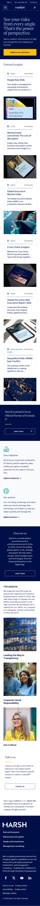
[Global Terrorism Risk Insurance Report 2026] (20, 331)
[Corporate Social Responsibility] (20, 679)
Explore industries (11, 478)
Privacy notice (21, 885)
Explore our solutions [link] (20, 52)
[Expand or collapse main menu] (5, 7)
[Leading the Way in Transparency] (20, 634)
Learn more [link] (18, 431)
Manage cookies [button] (9, 893)
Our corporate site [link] (21, 2)
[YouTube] (21, 878)
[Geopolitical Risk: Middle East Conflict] (20, 389)
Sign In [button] (9, 2)
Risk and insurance (11, 832)
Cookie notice (20, 889)
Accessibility (8, 889)
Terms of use (8, 885)
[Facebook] (5, 878)
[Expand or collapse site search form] (34, 7)
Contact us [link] (33, 2)
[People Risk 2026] (20, 108)
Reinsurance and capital (13, 837)
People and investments (13, 841)
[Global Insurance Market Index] (20, 222)
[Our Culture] (20, 724)
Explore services (10, 517)
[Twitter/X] (13, 878)
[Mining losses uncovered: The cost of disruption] (20, 166)
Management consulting (13, 846)
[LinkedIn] (29, 878)
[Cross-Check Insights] (20, 275)
